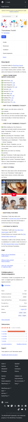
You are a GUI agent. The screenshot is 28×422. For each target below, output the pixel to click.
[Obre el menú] (25, 2)
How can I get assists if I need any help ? (7, 266)
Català (6, 402)
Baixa (3, 36)
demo (24, 312)
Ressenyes (6, 46)
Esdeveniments (19, 378)
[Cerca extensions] (16, 16)
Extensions (18, 368)
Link (12, 80)
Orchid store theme (15, 218)
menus (20, 315)
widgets (24, 315)
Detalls (5, 42)
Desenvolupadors (6, 381)
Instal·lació (5, 49)
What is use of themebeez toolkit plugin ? (8, 255)
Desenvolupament (7, 53)
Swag (17, 383)
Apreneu (3, 376)
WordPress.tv (5, 383)
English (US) (24, 309)
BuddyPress (5, 396)
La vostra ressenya (6, 344)
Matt (3, 391)
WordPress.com (6, 388)
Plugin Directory (5, 6)
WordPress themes (18, 65)
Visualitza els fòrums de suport (9, 355)
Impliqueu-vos (18, 376)
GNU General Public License (11, 244)
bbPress (4, 393)
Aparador (17, 363)
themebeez (7, 33)
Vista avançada (5, 319)
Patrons (17, 371)
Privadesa (4, 371)
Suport (4, 57)
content (20, 312)
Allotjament (4, 368)
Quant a (3, 363)
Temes (16, 366)
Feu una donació (20, 381)
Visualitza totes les (22, 344)
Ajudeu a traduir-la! (14, 11)
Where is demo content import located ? (7, 260)
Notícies (3, 366)
